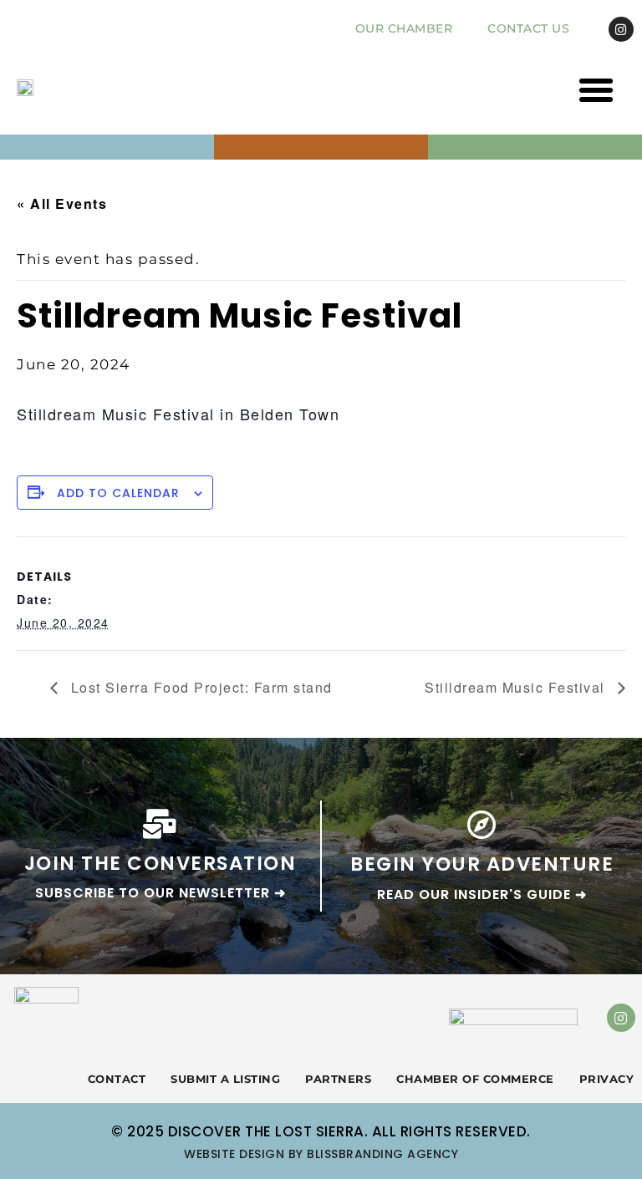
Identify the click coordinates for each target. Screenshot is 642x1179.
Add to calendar (118, 493)
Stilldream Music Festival (517, 687)
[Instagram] (621, 29)
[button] (596, 90)
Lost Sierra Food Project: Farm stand (199, 687)
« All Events (62, 203)
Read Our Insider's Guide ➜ (482, 894)
